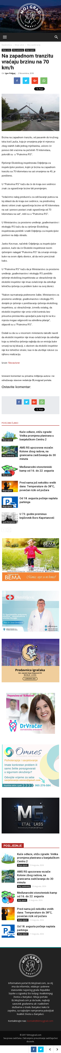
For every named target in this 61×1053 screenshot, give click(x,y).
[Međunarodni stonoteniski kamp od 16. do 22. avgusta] (10, 470)
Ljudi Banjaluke (9, 522)
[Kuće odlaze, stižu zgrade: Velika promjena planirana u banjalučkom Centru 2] (10, 435)
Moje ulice (19, 45)
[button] (56, 37)
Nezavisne (14, 362)
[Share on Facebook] (33, 1049)
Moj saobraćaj (33, 45)
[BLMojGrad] (30, 15)
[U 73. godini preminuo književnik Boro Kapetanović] (10, 517)
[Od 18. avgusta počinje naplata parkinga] (10, 502)
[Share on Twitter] (41, 1049)
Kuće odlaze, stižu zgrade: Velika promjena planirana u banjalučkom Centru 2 (37, 435)
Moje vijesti (30, 50)
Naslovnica (7, 45)
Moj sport (7, 475)
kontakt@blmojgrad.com (40, 1020)
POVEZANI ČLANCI (10, 423)
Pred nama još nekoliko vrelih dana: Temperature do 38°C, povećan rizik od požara (38, 486)
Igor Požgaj (10, 73)
